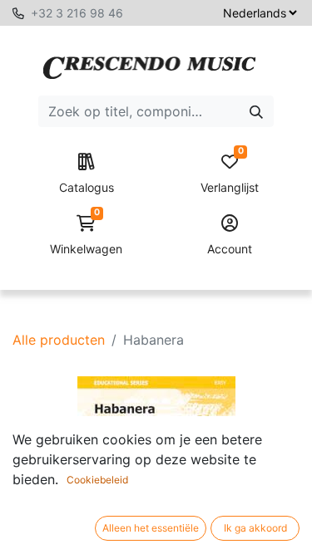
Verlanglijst (230, 174)
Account (229, 249)
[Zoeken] (256, 111)
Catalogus (86, 187)
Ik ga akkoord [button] (255, 528)
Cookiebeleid (97, 479)
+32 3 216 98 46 (77, 13)
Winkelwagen (86, 235)
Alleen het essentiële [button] (150, 528)
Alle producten (58, 339)
